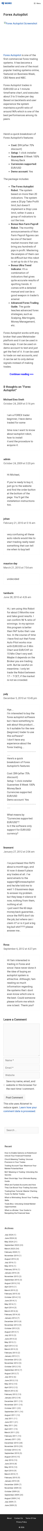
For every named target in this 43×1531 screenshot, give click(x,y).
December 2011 (11, 1401)
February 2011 (11, 1436)
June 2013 (9, 1339)
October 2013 (11, 1328)
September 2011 (12, 1411)
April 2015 (9, 1287)
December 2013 (11, 1321)
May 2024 (9, 1242)
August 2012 (10, 1373)
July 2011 (9, 1418)
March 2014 (10, 1311)
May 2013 (9, 1342)
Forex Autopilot (12, 55)
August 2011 (10, 1415)
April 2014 (9, 1307)
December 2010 (11, 1443)
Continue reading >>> (21, 374)
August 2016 (10, 1259)
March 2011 (10, 1432)
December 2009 (11, 1484)
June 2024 (9, 1238)
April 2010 (9, 1470)
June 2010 (9, 1464)
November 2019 (11, 1255)
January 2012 (11, 1398)
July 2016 (9, 1262)
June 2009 (9, 1505)
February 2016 (11, 1269)
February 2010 (11, 1477)
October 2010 (11, 1450)
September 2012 (12, 1370)
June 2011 (9, 1422)
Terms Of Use (31, 1518)
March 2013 (10, 1349)
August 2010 (10, 1457)
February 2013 (11, 1353)
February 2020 (11, 1252)
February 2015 (11, 1294)
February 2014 (11, 1314)
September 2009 (12, 1495)
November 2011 (11, 1405)
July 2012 (9, 1377)
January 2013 (11, 1356)
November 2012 (11, 1363)
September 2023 (12, 1245)
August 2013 (10, 1332)
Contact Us (18, 1518)
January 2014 (11, 1318)
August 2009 (10, 1498)
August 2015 (10, 1283)
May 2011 (9, 1425)
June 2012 (9, 1380)
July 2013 (9, 1335)
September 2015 (12, 1280)
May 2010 (9, 1467)
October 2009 (11, 1491)
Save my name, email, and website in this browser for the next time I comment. (21, 1085)
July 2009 (9, 1502)
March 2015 (10, 1290)
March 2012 (10, 1391)
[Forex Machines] (6, 3)
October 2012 (11, 1366)
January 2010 (11, 1481)
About (9, 1518)
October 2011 (11, 1408)
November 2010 (11, 1446)
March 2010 (10, 1474)
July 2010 (9, 1460)
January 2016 (11, 1273)
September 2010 (12, 1453)
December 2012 (11, 1359)
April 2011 (9, 1429)
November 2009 (11, 1488)
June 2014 (9, 1300)
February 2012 (11, 1394)
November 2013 (11, 1325)
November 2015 (11, 1276)
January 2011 (11, 1439)
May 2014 (9, 1304)
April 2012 (9, 1387)
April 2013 (9, 1346)
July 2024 (9, 1235)
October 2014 (11, 1297)
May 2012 (9, 1384)
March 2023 (10, 1248)
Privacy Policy (21, 1522)
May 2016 (9, 1266)
